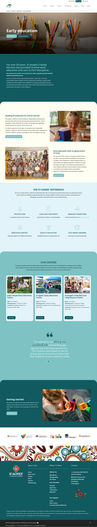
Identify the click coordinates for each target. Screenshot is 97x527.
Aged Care (53, 488)
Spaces (76, 6)
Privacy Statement (10, 525)
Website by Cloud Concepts (29, 523)
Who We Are (53, 475)
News (82, 6)
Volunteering (68, 6)
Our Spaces (54, 498)
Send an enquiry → (76, 474)
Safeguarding (54, 477)
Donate (30, 476)
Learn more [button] (11, 317)
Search (86, 1)
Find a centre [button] (23, 36)
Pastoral (52, 485)
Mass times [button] (71, 1)
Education (19, 11)
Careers (59, 6)
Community (53, 490)
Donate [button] (79, 1)
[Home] (8, 6)
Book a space (54, 503)
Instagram (75, 483)
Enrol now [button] (11, 36)
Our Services (54, 482)
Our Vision (53, 479)
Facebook (75, 481)
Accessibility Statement (39, 525)
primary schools (84, 217)
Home (8, 11)
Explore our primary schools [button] (13, 136)
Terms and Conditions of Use (24, 525)
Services (52, 6)
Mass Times (31, 474)
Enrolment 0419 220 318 (81, 472)
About (44, 6)
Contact (88, 6)
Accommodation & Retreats (58, 505)
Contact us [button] (11, 413)
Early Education (27, 11)
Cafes (51, 501)
